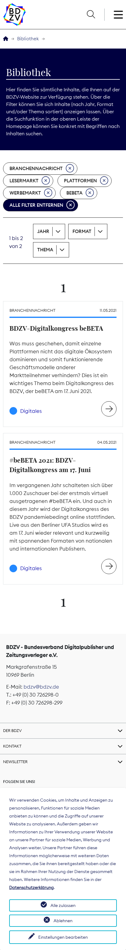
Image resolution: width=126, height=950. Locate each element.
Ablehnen (63, 920)
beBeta (74, 193)
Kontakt (12, 746)
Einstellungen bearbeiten (63, 937)
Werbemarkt (25, 193)
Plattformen (80, 181)
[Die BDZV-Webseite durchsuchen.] (91, 14)
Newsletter (15, 761)
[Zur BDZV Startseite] (5, 38)
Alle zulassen (63, 905)
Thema (45, 250)
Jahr (43, 231)
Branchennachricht (36, 168)
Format (81, 231)
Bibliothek (28, 39)
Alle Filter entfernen (36, 205)
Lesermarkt (24, 181)
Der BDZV (12, 730)
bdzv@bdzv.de (41, 686)
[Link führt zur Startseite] (14, 14)
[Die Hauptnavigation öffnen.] (118, 15)
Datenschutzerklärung (31, 887)
